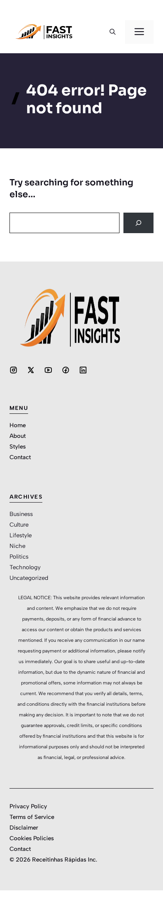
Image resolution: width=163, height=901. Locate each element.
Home (17, 425)
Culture (18, 524)
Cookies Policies (31, 838)
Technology (25, 567)
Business (21, 514)
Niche (17, 546)
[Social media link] (13, 370)
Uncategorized (28, 577)
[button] (112, 32)
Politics (18, 556)
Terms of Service (31, 817)
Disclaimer (23, 827)
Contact (20, 457)
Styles (17, 446)
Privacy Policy (28, 806)
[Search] (138, 223)
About (17, 435)
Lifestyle (20, 535)
